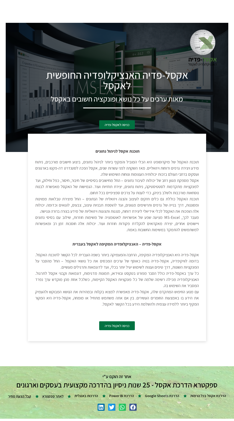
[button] (133, 407)
